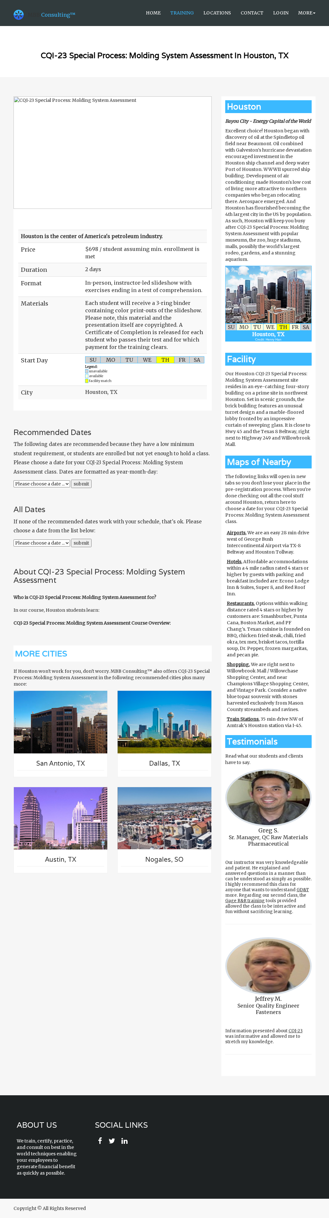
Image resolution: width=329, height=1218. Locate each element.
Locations (217, 13)
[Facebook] (100, 1141)
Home (153, 13)
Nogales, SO (164, 859)
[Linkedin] (124, 1141)
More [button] (305, 13)
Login (281, 13)
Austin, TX (60, 859)
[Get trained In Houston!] (268, 294)
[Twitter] (111, 1141)
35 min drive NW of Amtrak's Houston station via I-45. (265, 722)
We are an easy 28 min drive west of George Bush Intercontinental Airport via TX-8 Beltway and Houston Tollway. (268, 542)
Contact (252, 13)
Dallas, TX (164, 763)
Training (182, 13)
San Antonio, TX (60, 763)
